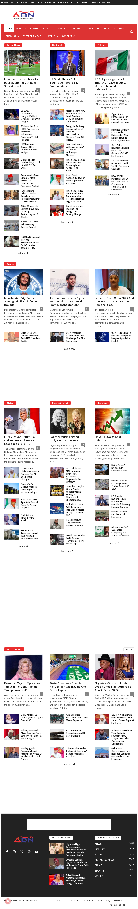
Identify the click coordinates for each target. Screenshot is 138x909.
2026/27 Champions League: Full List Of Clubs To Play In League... (30, 116)
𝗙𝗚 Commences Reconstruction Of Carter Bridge (75, 733)
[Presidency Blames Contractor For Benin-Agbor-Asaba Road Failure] (57, 163)
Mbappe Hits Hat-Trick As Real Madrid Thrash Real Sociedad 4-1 (21, 82)
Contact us (36, 2)
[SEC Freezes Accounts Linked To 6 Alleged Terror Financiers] (11, 534)
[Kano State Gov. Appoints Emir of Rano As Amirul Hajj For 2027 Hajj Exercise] (11, 503)
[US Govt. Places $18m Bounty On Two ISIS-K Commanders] (67, 63)
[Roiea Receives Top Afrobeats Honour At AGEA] (57, 524)
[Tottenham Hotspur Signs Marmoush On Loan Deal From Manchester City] (69, 282)
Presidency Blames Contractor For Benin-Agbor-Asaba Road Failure (75, 165)
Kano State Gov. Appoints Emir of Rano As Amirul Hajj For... (29, 503)
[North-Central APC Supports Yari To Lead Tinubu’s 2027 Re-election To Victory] (57, 114)
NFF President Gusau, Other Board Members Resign (29, 148)
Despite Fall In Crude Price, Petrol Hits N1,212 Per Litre (30, 163)
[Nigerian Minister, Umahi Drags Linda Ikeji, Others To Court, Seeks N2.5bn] (114, 667)
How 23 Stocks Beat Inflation (108, 438)
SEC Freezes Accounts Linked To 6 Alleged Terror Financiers (29, 534)
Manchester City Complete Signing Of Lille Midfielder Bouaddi (21, 301)
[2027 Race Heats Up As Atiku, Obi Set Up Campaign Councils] (102, 164)
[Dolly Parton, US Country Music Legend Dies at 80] (11, 719)
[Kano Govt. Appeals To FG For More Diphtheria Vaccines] (57, 179)
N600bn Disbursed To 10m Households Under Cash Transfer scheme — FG (30, 242)
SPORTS (60, 28)
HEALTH (76, 28)
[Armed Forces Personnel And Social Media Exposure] (57, 719)
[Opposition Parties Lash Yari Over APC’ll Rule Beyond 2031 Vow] (102, 118)
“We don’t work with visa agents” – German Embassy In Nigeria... (75, 150)
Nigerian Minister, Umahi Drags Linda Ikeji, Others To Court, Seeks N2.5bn (113, 686)
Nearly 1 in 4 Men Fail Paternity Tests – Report (29, 224)
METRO (19, 28)
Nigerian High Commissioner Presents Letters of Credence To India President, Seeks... (76, 850)
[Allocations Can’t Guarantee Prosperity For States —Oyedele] (102, 531)
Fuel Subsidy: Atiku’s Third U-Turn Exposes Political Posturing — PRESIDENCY (30, 196)
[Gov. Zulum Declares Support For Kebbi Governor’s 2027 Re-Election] (102, 149)
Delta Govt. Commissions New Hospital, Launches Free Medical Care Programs (120, 754)
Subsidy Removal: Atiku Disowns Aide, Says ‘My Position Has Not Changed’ (32, 734)
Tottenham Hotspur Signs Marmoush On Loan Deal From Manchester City (67, 301)
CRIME (46, 28)
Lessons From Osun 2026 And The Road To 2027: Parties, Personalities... (114, 301)
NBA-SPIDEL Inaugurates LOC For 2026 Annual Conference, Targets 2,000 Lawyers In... (119, 183)
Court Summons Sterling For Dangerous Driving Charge (74, 210)
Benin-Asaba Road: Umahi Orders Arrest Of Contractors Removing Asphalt (30, 181)
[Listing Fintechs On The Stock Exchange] (102, 515)
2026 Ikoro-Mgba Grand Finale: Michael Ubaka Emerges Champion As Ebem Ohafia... (75, 493)
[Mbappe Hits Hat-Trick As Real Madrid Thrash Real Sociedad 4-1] (22, 63)
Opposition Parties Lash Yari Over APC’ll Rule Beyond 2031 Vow (120, 118)
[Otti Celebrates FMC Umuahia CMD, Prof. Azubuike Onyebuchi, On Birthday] (57, 472)
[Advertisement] (91, 14)
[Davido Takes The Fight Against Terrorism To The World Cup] (57, 539)
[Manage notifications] (8, 901)
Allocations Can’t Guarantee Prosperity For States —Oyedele (120, 531)
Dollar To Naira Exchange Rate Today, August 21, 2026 (120, 484)
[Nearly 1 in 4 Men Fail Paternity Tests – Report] (11, 225)
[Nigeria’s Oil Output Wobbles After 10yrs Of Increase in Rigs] (11, 488)
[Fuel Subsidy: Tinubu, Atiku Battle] (11, 519)
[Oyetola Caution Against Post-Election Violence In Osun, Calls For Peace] (56, 863)
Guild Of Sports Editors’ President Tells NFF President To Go (30, 337)
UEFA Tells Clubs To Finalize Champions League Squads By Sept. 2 (121, 337)
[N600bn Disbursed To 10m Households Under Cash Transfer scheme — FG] (11, 241)
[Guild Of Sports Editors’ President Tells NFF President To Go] (11, 337)
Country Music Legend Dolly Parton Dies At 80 (65, 438)
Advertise (50, 2)
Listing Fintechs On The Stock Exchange (119, 514)
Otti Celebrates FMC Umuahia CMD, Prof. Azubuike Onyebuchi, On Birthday (74, 475)
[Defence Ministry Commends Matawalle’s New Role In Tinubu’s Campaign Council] (102, 133)
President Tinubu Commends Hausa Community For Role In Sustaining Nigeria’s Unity (75, 196)
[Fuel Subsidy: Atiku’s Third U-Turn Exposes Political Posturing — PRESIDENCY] (11, 194)
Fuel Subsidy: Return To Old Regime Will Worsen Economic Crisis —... (20, 440)
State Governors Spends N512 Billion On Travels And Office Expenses (68, 686)
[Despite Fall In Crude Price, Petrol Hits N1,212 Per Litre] (11, 163)
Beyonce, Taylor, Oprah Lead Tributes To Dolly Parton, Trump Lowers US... (23, 686)
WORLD (51, 36)
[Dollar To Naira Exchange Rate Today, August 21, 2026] (102, 484)
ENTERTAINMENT (32, 36)
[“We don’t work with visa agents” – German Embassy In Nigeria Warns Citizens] (57, 148)
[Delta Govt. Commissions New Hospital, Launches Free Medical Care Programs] (102, 752)
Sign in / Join (7, 2)
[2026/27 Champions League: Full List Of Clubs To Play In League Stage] (11, 114)
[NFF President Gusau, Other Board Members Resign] (11, 148)
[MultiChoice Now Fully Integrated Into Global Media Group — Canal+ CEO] (57, 508)
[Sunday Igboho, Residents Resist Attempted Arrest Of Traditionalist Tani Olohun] (11, 752)
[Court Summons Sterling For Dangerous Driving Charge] (57, 210)
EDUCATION (93, 28)
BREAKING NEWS (105, 860)
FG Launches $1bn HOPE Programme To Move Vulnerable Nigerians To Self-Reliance (30, 133)
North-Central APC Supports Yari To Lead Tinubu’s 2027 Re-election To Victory (75, 116)
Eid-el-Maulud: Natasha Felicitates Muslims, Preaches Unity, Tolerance (76, 879)
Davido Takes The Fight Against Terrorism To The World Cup (75, 539)
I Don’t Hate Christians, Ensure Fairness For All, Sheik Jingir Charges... (30, 474)
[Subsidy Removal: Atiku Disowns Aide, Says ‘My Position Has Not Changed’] (11, 734)
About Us (22, 2)
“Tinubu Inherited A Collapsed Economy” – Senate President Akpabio (77, 752)
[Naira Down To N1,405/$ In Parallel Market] (102, 469)
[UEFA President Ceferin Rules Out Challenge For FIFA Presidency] (57, 337)
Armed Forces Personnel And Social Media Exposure (77, 717)
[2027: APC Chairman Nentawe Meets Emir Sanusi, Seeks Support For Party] (102, 719)
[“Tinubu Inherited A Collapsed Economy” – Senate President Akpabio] (57, 752)
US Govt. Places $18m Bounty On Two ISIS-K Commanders (64, 82)
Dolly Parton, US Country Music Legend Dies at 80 (32, 717)
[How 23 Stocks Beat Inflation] (112, 421)
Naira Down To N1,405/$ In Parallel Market (119, 468)
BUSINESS (11, 36)
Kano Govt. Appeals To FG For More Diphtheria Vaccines (75, 179)
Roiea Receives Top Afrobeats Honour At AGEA (74, 522)
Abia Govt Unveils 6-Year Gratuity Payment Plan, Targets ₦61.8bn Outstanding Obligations (121, 737)
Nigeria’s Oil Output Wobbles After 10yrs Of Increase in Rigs (29, 488)
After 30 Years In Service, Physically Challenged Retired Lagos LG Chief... (30, 212)
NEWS (98, 843)
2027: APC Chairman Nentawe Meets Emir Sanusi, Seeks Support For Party (122, 718)
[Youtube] (37, 852)
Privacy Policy (65, 2)
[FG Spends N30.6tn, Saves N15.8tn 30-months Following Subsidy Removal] (102, 500)
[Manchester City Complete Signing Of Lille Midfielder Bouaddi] (23, 282)
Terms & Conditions (100, 2)
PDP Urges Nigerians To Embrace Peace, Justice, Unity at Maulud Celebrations (110, 84)
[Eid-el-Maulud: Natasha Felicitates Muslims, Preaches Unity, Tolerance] (56, 879)
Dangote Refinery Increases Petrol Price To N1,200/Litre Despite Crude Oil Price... (75, 133)
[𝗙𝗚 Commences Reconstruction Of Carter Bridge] (57, 734)
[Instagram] (15, 852)
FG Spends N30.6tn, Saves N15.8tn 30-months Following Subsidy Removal (120, 501)
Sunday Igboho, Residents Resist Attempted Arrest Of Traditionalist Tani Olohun (31, 754)
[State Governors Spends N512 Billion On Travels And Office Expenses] (69, 667)
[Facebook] (8, 852)
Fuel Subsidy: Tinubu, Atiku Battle (27, 518)
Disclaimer (82, 2)
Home (9, 28)
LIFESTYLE (107, 28)
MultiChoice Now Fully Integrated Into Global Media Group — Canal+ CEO (75, 510)
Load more (21, 253)
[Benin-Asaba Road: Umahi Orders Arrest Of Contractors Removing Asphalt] (11, 179)
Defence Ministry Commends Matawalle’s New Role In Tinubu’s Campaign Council (120, 135)
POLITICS (35, 28)
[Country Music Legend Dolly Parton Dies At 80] (67, 421)
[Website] (30, 852)
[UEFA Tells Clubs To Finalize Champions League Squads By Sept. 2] (102, 337)
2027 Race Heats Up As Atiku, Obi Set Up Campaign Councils (120, 164)
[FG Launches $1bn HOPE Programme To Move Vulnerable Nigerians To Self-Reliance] (11, 130)
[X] (22, 852)
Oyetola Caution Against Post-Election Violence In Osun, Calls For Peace (77, 863)
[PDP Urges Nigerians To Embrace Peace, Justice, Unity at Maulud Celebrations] (112, 63)
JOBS (121, 28)
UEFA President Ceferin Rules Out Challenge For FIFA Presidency (75, 337)
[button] (131, 32)
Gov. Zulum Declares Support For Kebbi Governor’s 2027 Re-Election (120, 151)
